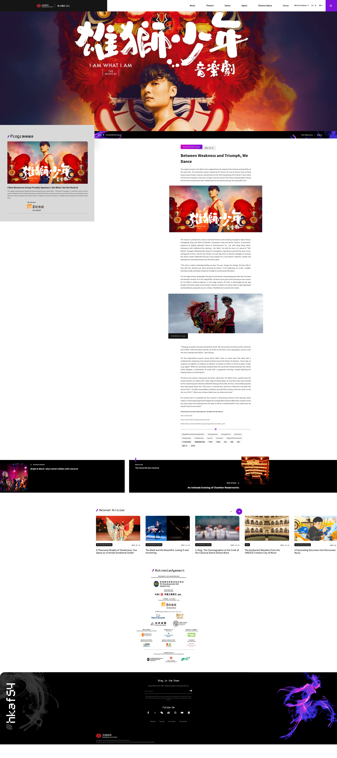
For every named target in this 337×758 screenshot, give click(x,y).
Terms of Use (172, 721)
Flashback (153, 721)
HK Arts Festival (300, 5)
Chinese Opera (265, 5)
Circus (286, 5)
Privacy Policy (183, 721)
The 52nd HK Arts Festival (113, 135)
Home (99, 135)
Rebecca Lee (309, 135)
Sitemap (161, 721)
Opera (244, 5)
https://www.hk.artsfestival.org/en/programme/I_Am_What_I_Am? (205, 424)
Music (192, 5)
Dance (228, 5)
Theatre (210, 5)
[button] (231, 511)
